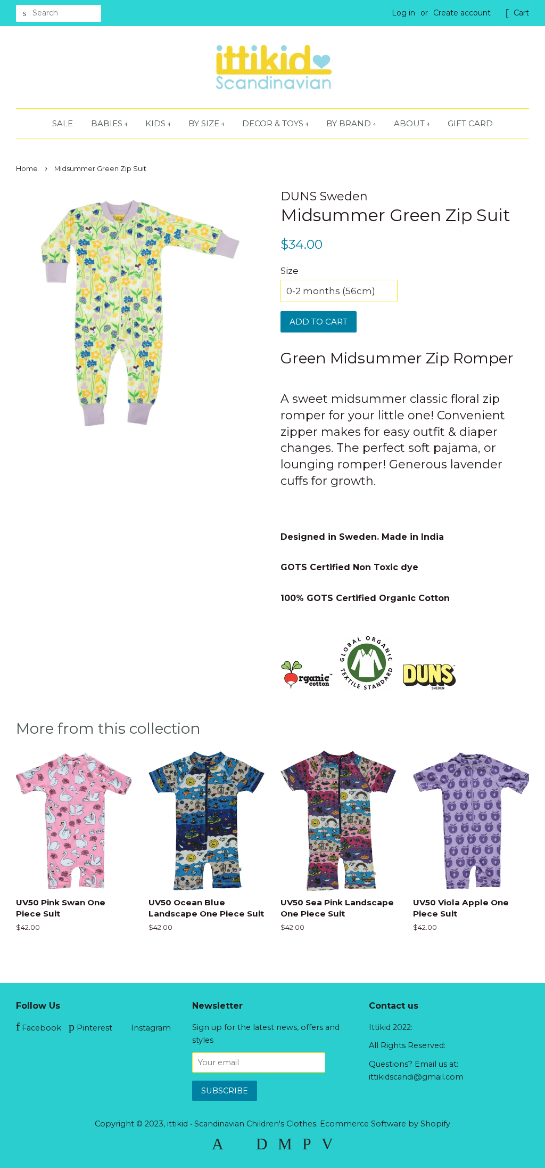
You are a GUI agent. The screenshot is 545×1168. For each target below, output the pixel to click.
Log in (403, 13)
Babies (108, 123)
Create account (462, 13)
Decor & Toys (273, 123)
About (410, 123)
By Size (204, 123)
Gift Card (470, 123)
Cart (521, 13)
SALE (62, 123)
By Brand (349, 123)
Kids (156, 123)
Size (289, 270)
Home (27, 169)
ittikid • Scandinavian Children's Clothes (241, 1124)
